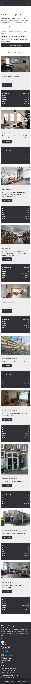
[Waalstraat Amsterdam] (15, 398)
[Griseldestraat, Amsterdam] (15, 64)
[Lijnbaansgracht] (15, 176)
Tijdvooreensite (26, 681)
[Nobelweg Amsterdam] (15, 570)
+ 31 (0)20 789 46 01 (10, 670)
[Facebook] (2, 642)
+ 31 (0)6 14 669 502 (9, 672)
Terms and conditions (6, 638)
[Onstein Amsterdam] (15, 291)
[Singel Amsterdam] (15, 119)
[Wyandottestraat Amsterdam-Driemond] (15, 518)
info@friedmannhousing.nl (12, 668)
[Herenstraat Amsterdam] (15, 459)
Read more (7, 85)
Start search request (15, 45)
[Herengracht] (15, 234)
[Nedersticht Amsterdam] (15, 345)
